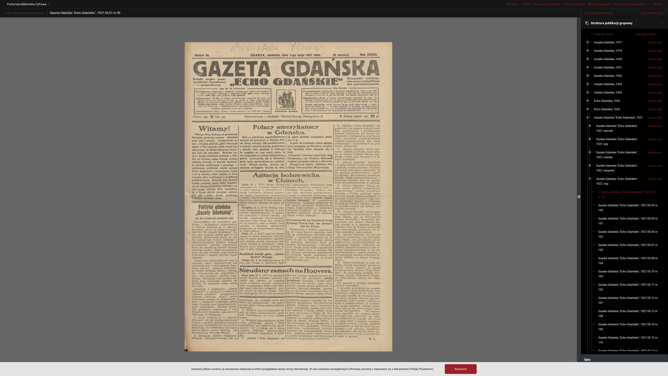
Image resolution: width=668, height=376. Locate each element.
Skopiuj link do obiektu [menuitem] (547, 4)
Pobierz (525, 4)
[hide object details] (579, 196)
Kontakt (658, 4)
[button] (624, 23)
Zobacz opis (654, 42)
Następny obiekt (646, 34)
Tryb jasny (512, 4)
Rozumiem (461, 369)
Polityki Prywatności (422, 369)
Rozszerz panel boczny (599, 13)
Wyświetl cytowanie (599, 4)
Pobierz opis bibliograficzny (630, 4)
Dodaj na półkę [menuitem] (576, 4)
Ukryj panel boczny (652, 13)
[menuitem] (608, 42)
